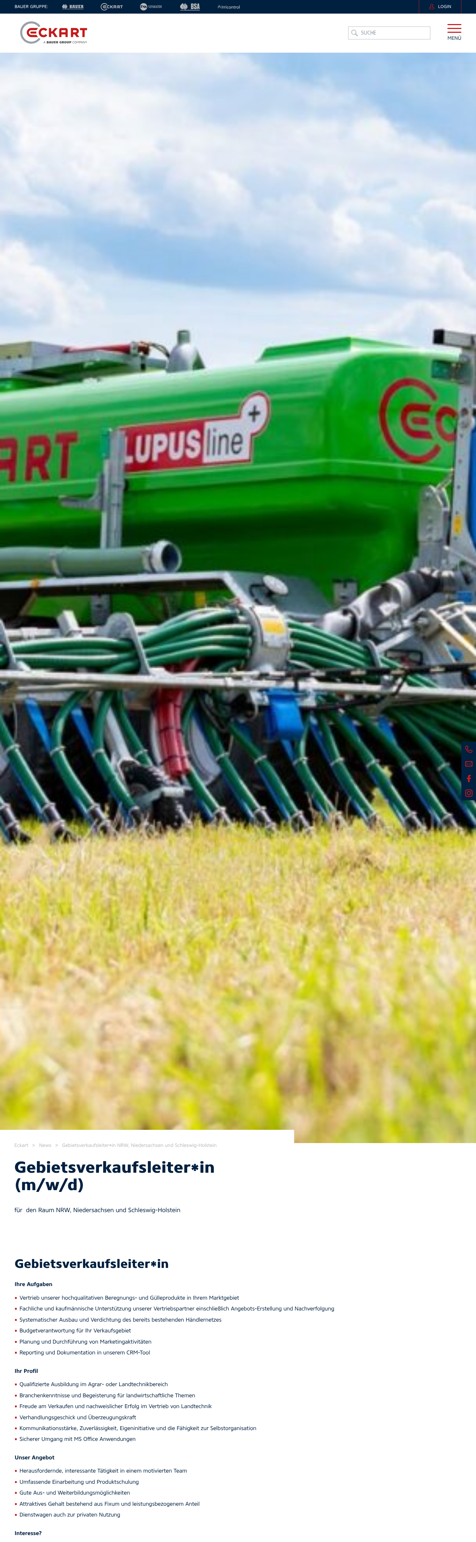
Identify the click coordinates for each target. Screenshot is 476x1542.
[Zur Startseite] (53, 33)
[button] (454, 33)
